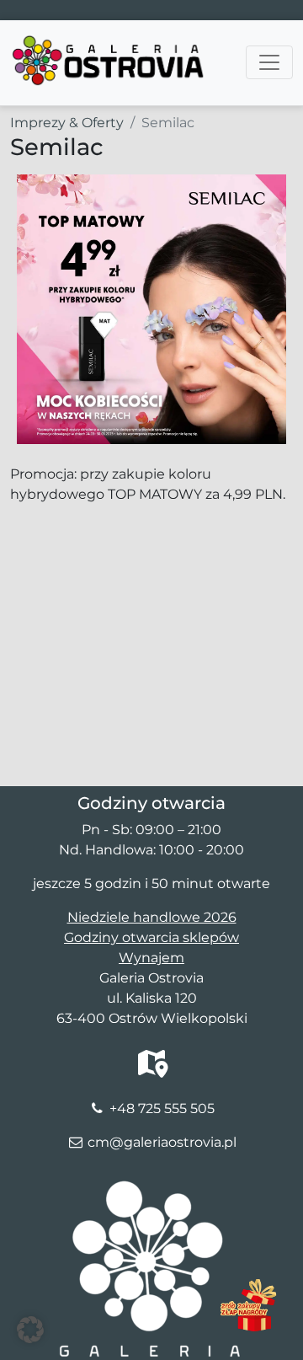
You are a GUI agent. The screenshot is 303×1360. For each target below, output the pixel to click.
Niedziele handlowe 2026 (152, 917)
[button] (30, 1329)
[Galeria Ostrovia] (109, 41)
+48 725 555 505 (162, 1108)
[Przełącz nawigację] (269, 62)
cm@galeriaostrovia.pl (162, 1142)
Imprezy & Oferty (67, 123)
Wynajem (151, 958)
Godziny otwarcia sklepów (151, 937)
